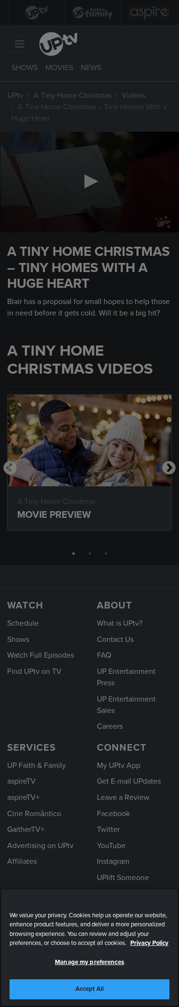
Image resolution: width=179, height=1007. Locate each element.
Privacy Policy (149, 943)
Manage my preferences (89, 962)
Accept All (89, 989)
